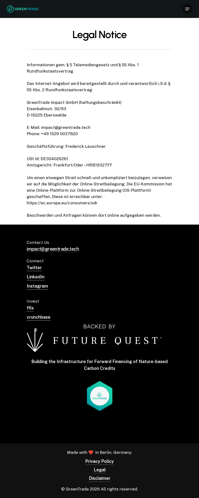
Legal (100, 469)
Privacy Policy (99, 461)
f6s (30, 307)
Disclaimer (99, 478)
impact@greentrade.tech (53, 249)
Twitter (34, 267)
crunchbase (38, 317)
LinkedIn (35, 276)
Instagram (37, 286)
